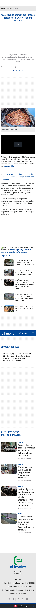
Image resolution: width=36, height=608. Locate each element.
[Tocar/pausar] (30, 606)
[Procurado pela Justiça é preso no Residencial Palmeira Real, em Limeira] (9, 262)
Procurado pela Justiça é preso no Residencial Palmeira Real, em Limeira (25, 262)
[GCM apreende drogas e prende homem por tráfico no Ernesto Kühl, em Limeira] (9, 296)
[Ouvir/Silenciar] (33, 606)
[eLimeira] (18, 562)
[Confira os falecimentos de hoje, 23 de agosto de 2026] (9, 308)
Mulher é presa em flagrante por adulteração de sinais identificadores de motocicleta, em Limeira (25, 284)
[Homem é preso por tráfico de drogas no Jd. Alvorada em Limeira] (9, 272)
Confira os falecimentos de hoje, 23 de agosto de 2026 (24, 308)
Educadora (20, 606)
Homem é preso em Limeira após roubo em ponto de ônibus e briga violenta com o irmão (18, 176)
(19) (29, 583)
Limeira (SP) (9, 166)
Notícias (9, 8)
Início (3, 8)
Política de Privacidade (18, 594)
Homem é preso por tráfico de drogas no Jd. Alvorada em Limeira (24, 272)
